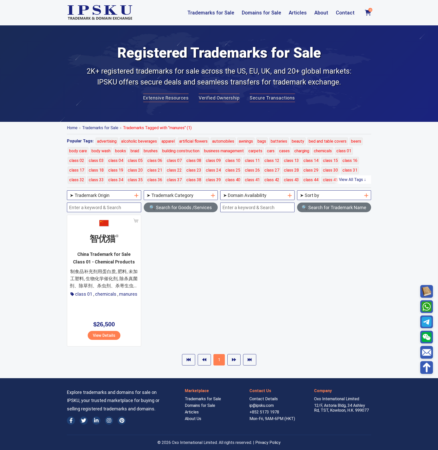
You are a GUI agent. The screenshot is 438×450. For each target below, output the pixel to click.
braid (135, 150)
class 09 (213, 160)
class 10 (232, 160)
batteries (279, 141)
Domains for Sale (261, 13)
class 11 (252, 160)
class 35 (135, 179)
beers (356, 141)
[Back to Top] (426, 367)
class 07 (174, 160)
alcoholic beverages (139, 141)
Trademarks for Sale (210, 13)
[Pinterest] (122, 420)
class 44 (310, 179)
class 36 (154, 179)
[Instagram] (109, 420)
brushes (151, 150)
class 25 (232, 170)
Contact (345, 13)
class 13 (291, 160)
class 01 (343, 150)
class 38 (193, 179)
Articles (298, 13)
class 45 (330, 179)
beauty (298, 141)
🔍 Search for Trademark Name (334, 207)
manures (128, 294)
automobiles (223, 141)
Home (72, 127)
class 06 (154, 160)
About (321, 13)
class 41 (252, 179)
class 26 (252, 170)
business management (224, 150)
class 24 (213, 170)
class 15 (330, 160)
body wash (101, 150)
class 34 (115, 179)
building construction (180, 150)
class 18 (96, 170)
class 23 (193, 170)
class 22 (174, 170)
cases (284, 150)
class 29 (310, 170)
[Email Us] (426, 352)
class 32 (76, 179)
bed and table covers (327, 141)
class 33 (96, 179)
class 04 (115, 160)
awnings (246, 141)
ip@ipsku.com (261, 405)
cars (271, 150)
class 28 (291, 170)
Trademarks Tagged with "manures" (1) (157, 127)
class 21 (154, 170)
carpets (255, 150)
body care (78, 150)
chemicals (323, 150)
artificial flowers (193, 141)
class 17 (76, 170)
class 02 (76, 160)
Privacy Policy (268, 442)
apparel (168, 141)
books (120, 150)
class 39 (213, 179)
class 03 (96, 160)
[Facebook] (71, 420)
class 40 (232, 179)
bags (262, 141)
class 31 (349, 170)
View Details (104, 335)
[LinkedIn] (96, 420)
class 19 (115, 170)
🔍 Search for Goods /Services (180, 207)
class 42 (271, 179)
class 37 (174, 179)
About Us (193, 418)
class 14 (310, 160)
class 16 (349, 160)
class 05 (135, 160)
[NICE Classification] (426, 291)
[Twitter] (84, 420)
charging (301, 150)
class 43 (291, 179)
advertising (107, 141)
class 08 (193, 160)
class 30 (330, 170)
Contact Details (263, 398)
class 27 (271, 170)
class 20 (135, 170)
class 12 (271, 160)
